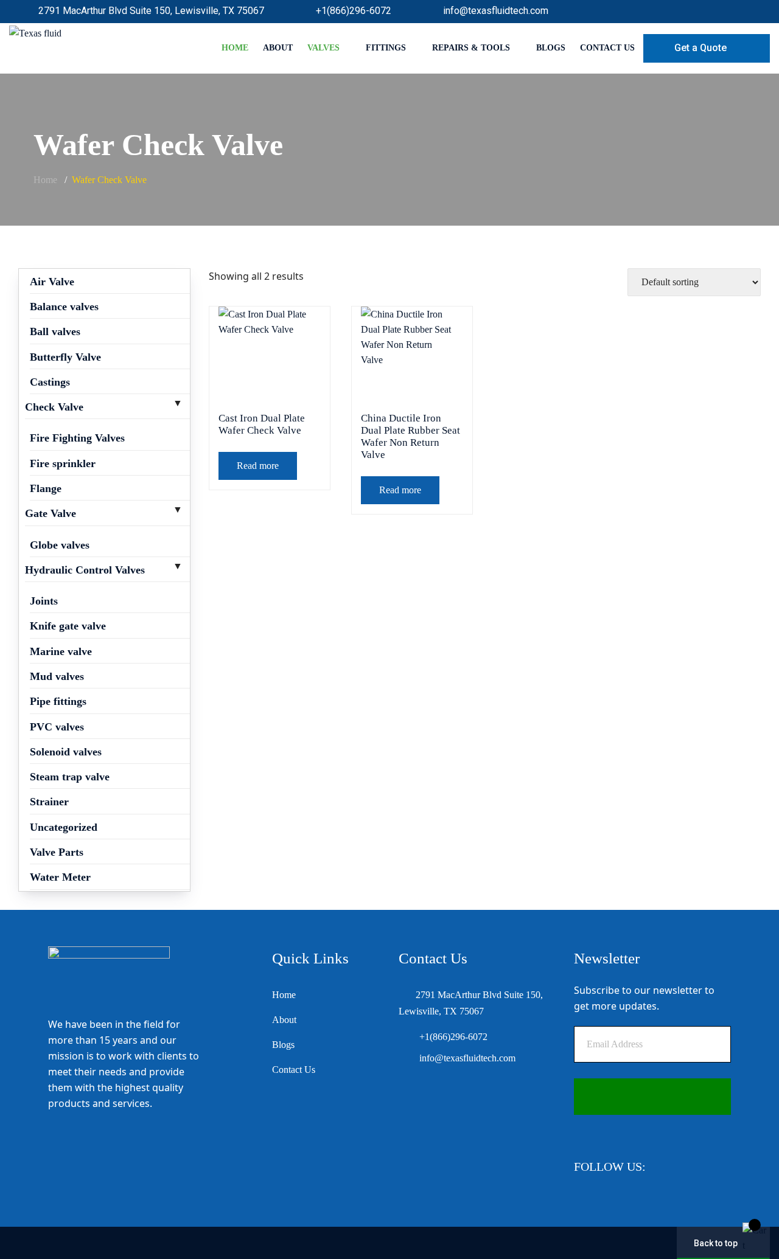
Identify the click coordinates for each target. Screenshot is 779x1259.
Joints (44, 601)
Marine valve (61, 651)
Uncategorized (63, 827)
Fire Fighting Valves (77, 438)
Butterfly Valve (65, 357)
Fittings (386, 47)
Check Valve (54, 407)
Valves (323, 47)
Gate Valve (50, 513)
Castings (50, 382)
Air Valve (52, 282)
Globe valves (59, 545)
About (278, 47)
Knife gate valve (68, 626)
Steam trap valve (70, 777)
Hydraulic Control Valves (85, 570)
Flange (45, 488)
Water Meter (60, 877)
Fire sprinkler (63, 463)
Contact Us (607, 47)
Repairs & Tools (471, 47)
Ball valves (55, 331)
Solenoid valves (66, 752)
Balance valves (64, 306)
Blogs (550, 47)
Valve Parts (56, 852)
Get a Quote (700, 48)
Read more (258, 465)
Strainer (49, 802)
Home (235, 47)
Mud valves (57, 676)
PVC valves (57, 727)
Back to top (716, 1243)
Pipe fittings (58, 701)
